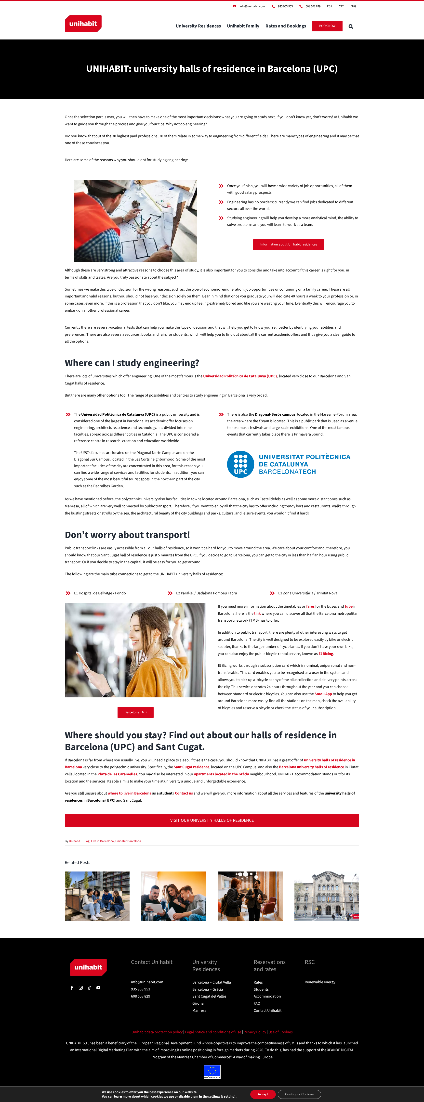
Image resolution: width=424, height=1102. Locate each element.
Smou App (323, 694)
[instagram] (81, 988)
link (257, 613)
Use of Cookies (280, 1032)
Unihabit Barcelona (128, 841)
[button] (351, 26)
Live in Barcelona (102, 841)
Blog (86, 841)
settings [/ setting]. (222, 1096)
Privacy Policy (255, 1032)
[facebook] (72, 988)
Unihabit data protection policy (157, 1032)
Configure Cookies (299, 1094)
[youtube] (98, 988)
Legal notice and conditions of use (213, 1032)
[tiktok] (90, 988)
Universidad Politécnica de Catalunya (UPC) (240, 376)
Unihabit (74, 841)
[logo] (88, 960)
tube (349, 606)
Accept (263, 1094)
